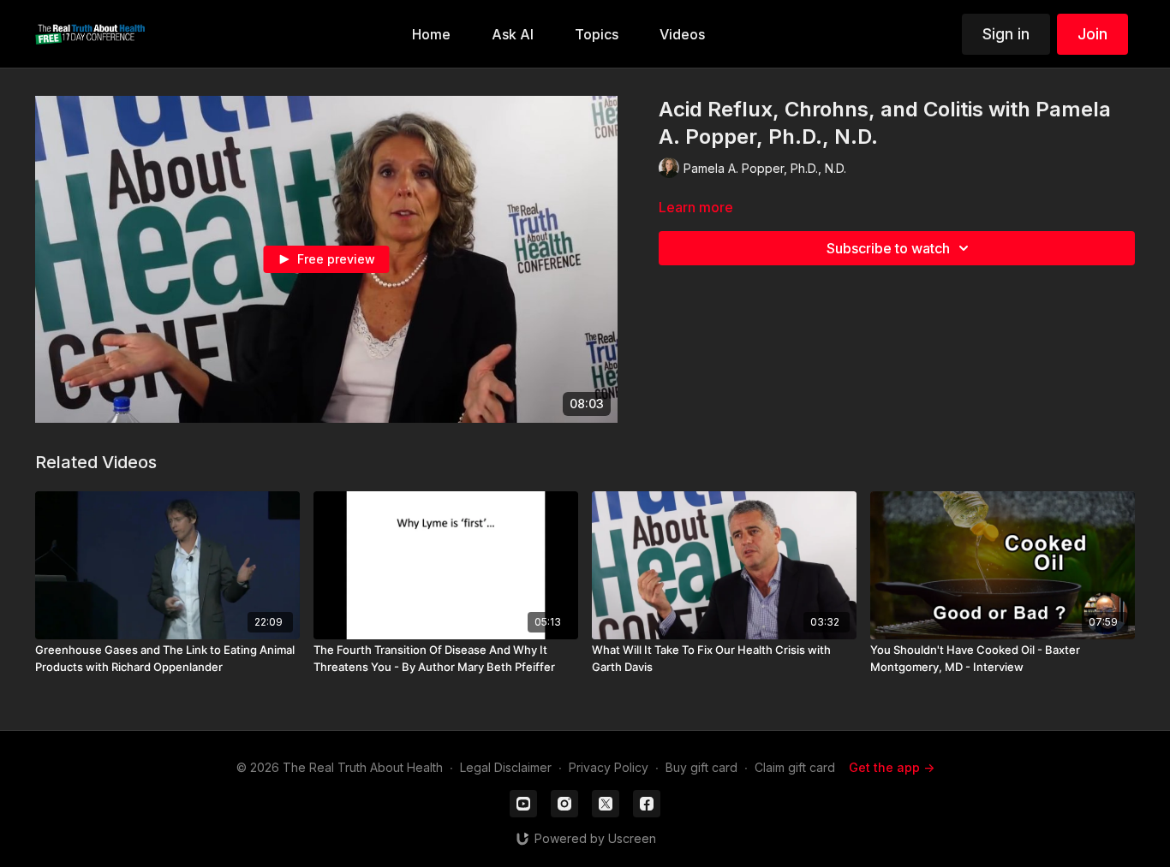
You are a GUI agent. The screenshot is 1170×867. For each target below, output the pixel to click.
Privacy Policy (608, 767)
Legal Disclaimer (506, 767)
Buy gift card (701, 767)
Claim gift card (795, 767)
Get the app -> (891, 767)
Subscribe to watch (888, 248)
